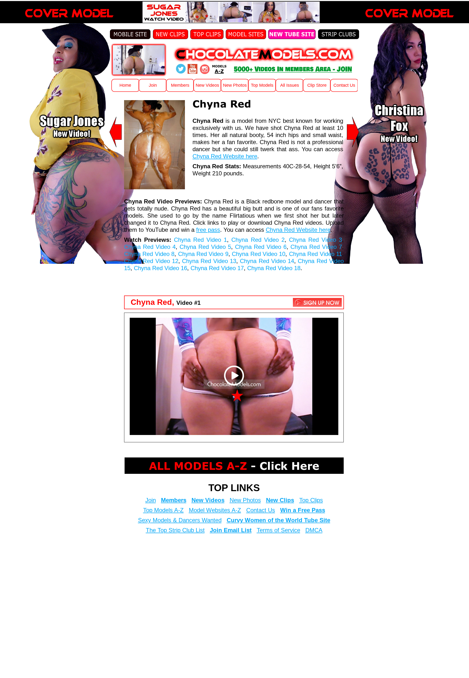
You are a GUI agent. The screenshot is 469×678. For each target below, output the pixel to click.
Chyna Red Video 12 (151, 261)
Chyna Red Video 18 (273, 268)
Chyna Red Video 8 (149, 254)
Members (173, 500)
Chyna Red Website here (224, 156)
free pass (208, 229)
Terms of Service (278, 530)
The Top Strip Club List (175, 530)
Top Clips (311, 500)
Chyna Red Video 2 (257, 239)
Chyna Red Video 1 (200, 239)
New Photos (245, 500)
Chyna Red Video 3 (315, 239)
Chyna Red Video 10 (258, 254)
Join (150, 500)
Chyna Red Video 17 (217, 268)
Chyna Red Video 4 (150, 247)
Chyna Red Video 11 (315, 254)
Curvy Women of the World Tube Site (278, 520)
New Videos (208, 500)
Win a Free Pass (302, 510)
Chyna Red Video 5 (205, 247)
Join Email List (231, 530)
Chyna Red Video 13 (209, 261)
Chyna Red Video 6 (261, 247)
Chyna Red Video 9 (203, 254)
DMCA (313, 530)
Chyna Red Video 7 (316, 247)
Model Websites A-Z (215, 510)
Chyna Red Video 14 (267, 261)
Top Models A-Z (163, 510)
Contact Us (260, 510)
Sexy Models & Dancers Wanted (180, 520)
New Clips (280, 500)
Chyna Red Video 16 (160, 268)
